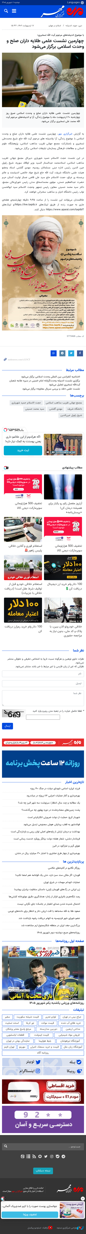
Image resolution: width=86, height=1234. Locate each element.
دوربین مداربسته (48, 1029)
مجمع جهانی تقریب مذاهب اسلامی (64, 403)
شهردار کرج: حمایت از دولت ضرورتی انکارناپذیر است (54, 817)
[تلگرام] (63, 1157)
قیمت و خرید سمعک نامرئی (44, 1047)
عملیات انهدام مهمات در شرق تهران (62, 882)
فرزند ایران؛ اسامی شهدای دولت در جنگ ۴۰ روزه (55, 789)
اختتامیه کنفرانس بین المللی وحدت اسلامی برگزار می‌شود (50, 377)
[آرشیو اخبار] (28, 1157)
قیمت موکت (47, 1023)
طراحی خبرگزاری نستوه (67, 1227)
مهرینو (22, 1047)
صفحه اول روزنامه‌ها (70, 941)
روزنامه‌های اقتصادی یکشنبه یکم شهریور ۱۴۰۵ (55, 1003)
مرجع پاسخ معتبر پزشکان (18, 1029)
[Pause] (47, 452)
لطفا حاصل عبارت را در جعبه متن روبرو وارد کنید (58, 711)
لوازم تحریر (50, 1017)
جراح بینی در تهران (72, 1017)
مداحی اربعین (73, 1029)
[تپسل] (5, 430)
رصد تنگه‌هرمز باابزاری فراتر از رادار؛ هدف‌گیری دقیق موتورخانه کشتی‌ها (44, 897)
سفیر (7, 1017)
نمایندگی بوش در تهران (18, 1041)
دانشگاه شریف (74, 409)
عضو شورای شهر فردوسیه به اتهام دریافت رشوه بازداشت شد (49, 918)
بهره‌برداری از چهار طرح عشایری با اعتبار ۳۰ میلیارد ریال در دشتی (47, 853)
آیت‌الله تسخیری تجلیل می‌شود (64, 385)
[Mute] (53, 452)
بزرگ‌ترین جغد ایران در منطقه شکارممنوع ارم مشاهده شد (50, 926)
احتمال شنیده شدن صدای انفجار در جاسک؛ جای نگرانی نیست (48, 904)
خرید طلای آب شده (71, 1023)
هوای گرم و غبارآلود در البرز (66, 846)
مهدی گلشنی (55, 409)
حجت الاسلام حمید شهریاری (26, 403)
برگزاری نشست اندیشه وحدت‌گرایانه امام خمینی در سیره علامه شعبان (44, 381)
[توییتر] (45, 1157)
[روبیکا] (40, 1157)
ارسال (7, 726)
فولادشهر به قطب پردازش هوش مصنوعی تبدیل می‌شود (52, 825)
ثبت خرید (23, 450)
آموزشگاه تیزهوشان (70, 1041)
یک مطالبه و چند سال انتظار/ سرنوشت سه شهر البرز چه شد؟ (49, 803)
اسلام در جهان (55, 25)
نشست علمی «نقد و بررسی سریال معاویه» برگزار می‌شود (51, 389)
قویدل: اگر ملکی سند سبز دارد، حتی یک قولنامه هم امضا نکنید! (47, 875)
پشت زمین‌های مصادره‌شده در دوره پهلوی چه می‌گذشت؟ (51, 810)
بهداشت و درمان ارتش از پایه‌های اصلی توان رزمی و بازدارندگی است (45, 832)
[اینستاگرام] (51, 1157)
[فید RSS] (34, 1157)
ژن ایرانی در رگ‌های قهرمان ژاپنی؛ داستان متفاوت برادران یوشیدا (47, 890)
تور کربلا (30, 1023)
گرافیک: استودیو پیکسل (38, 1227)
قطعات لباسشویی (15, 1035)
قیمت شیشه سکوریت (28, 1017)
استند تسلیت (12, 1023)
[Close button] (83, 1199)
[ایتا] (22, 1157)
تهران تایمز (9, 1047)
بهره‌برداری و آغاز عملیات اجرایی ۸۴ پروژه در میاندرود (53, 796)
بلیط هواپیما (45, 1041)
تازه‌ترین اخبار (74, 782)
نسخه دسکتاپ (43, 1171)
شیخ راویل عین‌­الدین (71, 415)
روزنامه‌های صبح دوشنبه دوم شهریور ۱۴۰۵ (58, 933)
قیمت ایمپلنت (41, 1035)
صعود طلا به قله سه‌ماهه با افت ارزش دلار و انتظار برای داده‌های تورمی (44, 911)
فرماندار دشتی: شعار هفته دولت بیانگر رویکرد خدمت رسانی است (47, 839)
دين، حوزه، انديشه (74, 25)
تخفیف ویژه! (30, 1215)
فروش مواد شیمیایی (69, 1035)
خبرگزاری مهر (65, 134)
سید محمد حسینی (34, 409)
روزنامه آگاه (43, 1053)
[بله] (57, 1157)
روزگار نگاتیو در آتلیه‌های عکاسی (64, 868)
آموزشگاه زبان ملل (73, 1047)
